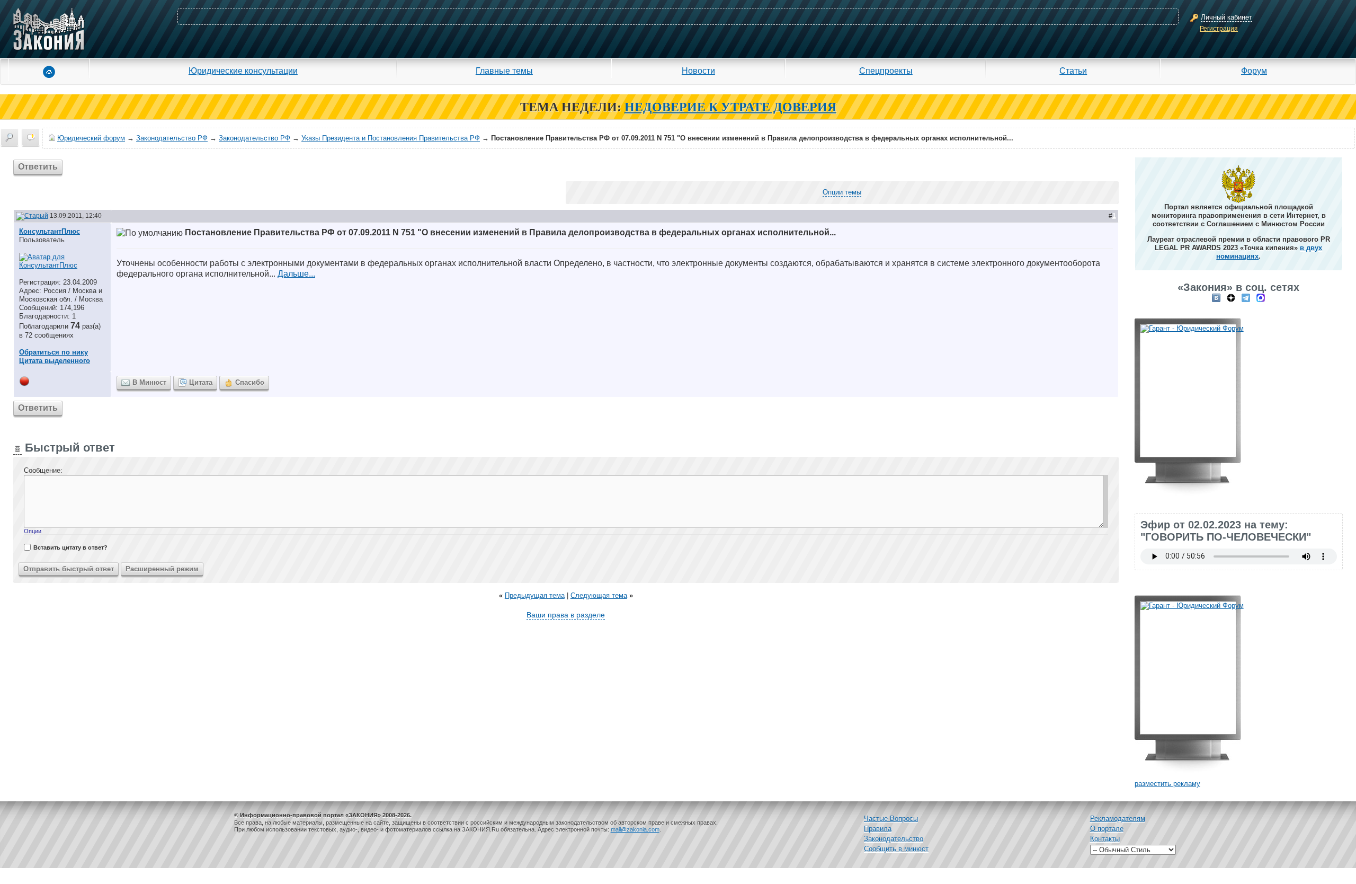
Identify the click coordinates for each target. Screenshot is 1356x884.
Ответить (38, 166)
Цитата (200, 382)
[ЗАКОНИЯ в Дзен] (1231, 298)
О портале (1106, 829)
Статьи (1073, 70)
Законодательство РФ (172, 138)
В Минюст (149, 382)
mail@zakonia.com (635, 829)
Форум (1254, 70)
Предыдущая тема (535, 595)
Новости (698, 70)
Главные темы (504, 70)
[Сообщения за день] (30, 137)
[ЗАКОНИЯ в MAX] (1260, 298)
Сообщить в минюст (896, 849)
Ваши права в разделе (566, 615)
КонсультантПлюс (49, 231)
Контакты (1105, 839)
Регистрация (1219, 28)
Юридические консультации (243, 70)
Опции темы (842, 192)
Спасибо (249, 382)
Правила (877, 829)
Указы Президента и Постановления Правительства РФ (390, 138)
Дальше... (296, 273)
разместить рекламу (1167, 784)
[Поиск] (9, 137)
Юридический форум (91, 138)
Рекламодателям (1117, 819)
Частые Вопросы (891, 819)
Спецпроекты (886, 70)
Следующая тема (598, 595)
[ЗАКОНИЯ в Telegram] (1246, 298)
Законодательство (893, 839)
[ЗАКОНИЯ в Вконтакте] (1216, 298)
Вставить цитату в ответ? (70, 547)
